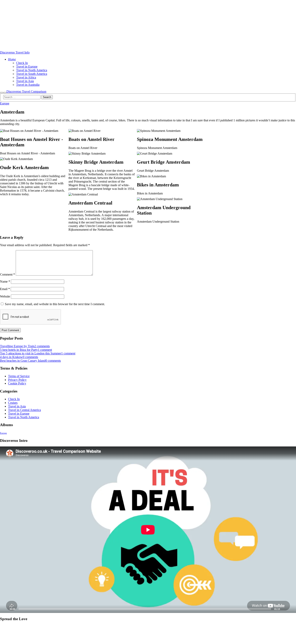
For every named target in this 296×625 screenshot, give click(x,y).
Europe (4, 103)
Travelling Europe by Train (17, 346)
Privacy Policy (17, 379)
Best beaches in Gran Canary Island (23, 360)
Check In (14, 399)
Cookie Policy (17, 383)
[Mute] (284, 609)
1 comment (45, 349)
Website (5, 296)
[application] (148, 529)
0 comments (30, 357)
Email (5, 289)
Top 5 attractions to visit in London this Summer (30, 353)
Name (5, 281)
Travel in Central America (24, 410)
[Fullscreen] (291, 609)
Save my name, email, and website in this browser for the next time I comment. (55, 304)
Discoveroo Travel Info (15, 52)
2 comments (42, 346)
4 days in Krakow (11, 357)
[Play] (5, 609)
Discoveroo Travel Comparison (26, 91)
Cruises (13, 402)
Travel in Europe (18, 413)
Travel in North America (23, 417)
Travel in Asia (17, 406)
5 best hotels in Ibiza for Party (19, 349)
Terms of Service (19, 376)
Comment (7, 274)
